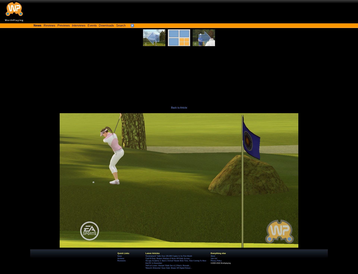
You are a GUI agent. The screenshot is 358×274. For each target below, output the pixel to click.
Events (92, 25)
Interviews (78, 25)
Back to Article (179, 107)
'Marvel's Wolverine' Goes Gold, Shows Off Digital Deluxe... (168, 268)
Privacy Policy (216, 261)
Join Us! (214, 258)
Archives (120, 258)
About (213, 256)
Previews (63, 25)
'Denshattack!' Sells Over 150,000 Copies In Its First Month (168, 256)
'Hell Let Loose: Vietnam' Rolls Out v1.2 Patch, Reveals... (168, 266)
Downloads (106, 25)
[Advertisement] (179, 74)
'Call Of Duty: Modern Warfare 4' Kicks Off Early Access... (168, 258)
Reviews (49, 25)
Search (121, 25)
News (119, 256)
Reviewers (121, 261)
